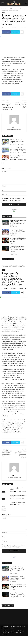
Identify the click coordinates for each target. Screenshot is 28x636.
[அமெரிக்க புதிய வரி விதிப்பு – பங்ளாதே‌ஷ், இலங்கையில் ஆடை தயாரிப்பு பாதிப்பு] (5, 141)
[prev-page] (3, 163)
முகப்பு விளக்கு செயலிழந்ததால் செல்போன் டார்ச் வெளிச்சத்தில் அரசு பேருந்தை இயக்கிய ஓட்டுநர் (17, 248)
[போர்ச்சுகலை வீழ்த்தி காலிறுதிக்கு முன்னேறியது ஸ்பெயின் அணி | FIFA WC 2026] (5, 240)
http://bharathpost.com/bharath (14, 129)
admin (6, 28)
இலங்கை (7, 8)
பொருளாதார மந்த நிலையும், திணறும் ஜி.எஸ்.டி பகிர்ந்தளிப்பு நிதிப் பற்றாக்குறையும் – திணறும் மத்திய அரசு (7, 106)
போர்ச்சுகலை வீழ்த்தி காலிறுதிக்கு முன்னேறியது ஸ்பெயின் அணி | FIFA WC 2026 (18, 240)
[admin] (3, 28)
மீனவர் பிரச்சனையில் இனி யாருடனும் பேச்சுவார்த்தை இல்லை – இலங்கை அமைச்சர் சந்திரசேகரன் (18, 149)
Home (3, 8)
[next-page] (5, 163)
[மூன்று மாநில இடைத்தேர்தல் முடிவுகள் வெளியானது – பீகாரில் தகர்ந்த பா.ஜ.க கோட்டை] (5, 232)
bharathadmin (13, 144)
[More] (22, 32)
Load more (13, 254)
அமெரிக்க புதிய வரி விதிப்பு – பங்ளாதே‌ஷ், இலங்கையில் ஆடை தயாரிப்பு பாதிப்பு (17, 141)
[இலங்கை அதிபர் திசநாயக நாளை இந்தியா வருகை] (5, 157)
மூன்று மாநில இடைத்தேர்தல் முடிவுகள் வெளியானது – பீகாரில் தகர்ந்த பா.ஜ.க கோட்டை (17, 231)
